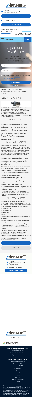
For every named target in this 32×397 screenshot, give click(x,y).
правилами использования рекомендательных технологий (17, 393)
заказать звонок (16, 24)
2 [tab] (15, 85)
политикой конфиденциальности (11, 77)
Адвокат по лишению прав (18, 361)
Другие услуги (17, 357)
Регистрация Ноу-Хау (17, 350)
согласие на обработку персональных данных (14, 389)
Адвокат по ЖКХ (17, 364)
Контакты (17, 377)
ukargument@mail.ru (15, 267)
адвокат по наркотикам (8, 224)
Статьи (18, 381)
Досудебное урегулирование (17, 353)
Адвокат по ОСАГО (18, 366)
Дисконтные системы (18, 379)
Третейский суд (18, 373)
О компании (10, 39)
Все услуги (16, 248)
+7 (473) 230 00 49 (10, 21)
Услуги (27, 39)
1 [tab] (13, 85)
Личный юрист (18, 375)
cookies (18, 386)
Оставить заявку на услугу (16, 243)
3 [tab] (17, 85)
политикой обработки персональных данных (15, 392)
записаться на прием (16, 16)
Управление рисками (17, 355)
